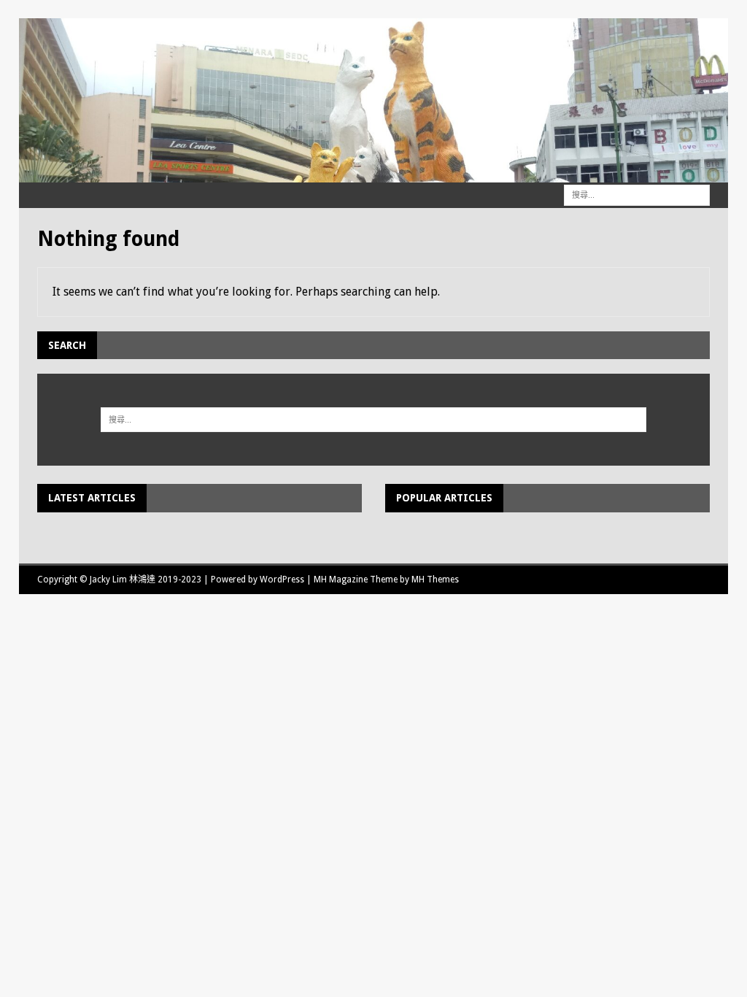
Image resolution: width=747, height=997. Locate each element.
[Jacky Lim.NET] (374, 174)
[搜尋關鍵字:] (637, 194)
